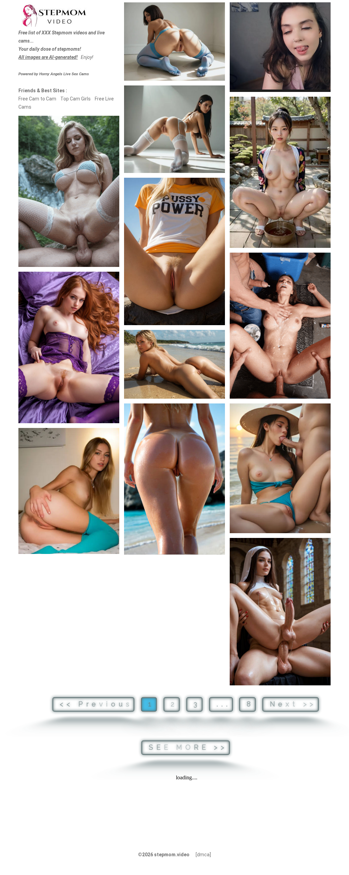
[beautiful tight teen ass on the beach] (174, 364)
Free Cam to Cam (37, 98)
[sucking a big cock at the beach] (280, 468)
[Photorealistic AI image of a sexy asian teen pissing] (280, 172)
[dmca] (203, 854)
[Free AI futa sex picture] (280, 611)
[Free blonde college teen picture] (68, 491)
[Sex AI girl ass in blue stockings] (174, 41)
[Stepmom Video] (53, 15)
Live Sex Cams (64, 73)
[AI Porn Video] (68, 191)
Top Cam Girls (75, 98)
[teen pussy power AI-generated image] (174, 251)
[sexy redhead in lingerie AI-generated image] (68, 347)
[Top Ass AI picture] (174, 479)
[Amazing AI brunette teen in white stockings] (174, 129)
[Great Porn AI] (280, 326)
